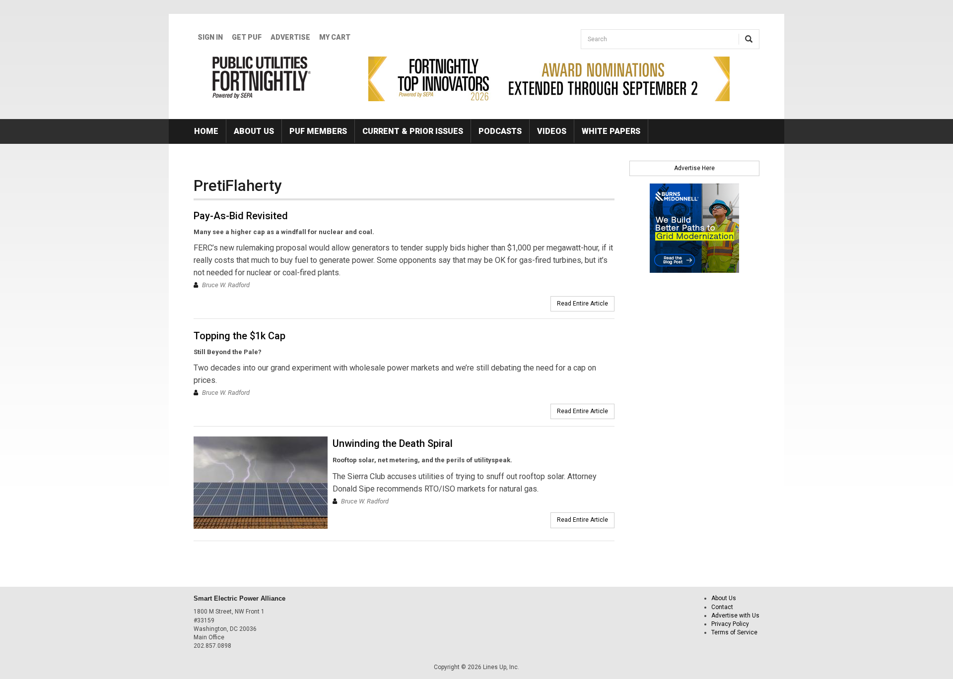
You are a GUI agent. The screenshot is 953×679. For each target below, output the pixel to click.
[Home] (262, 77)
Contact (722, 607)
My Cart (334, 37)
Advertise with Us (735, 615)
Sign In (210, 37)
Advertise (290, 37)
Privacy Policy (730, 623)
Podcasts (500, 131)
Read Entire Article (582, 303)
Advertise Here (694, 168)
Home (206, 131)
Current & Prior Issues (412, 131)
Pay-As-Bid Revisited (241, 216)
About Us (254, 131)
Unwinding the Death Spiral (393, 443)
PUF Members (318, 131)
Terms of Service (734, 632)
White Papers (611, 131)
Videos (551, 131)
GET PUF (247, 37)
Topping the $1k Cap (239, 336)
